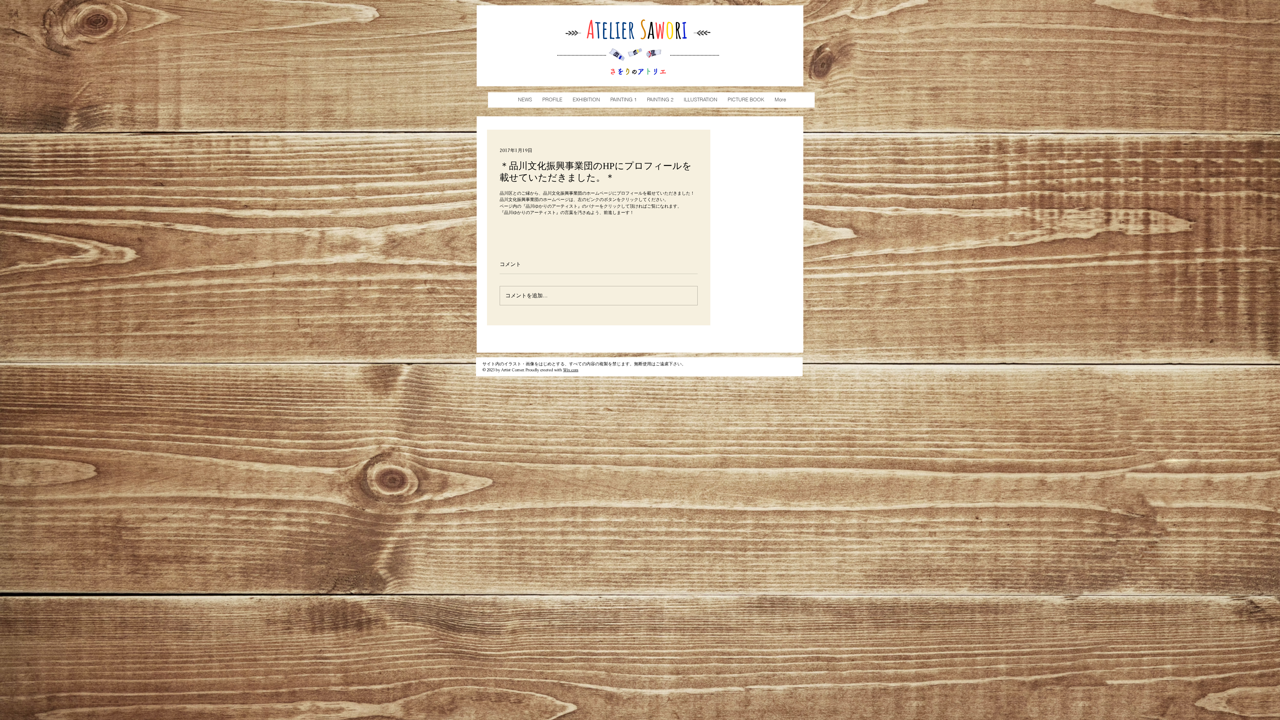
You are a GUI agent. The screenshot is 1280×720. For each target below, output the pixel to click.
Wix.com (570, 370)
